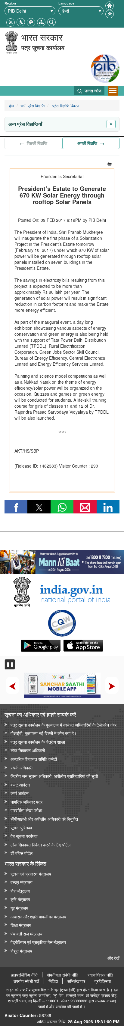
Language (66, 3)
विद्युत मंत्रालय (21, 950)
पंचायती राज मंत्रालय (26, 933)
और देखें (113, 958)
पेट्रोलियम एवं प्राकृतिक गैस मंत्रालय (38, 942)
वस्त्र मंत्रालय (22, 882)
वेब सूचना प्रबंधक (24, 836)
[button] (20, 21)
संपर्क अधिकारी (22, 767)
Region (10, 3)
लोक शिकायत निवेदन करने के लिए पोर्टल (40, 844)
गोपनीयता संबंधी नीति (62, 974)
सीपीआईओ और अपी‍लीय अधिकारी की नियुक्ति (44, 819)
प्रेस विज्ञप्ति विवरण (65, 106)
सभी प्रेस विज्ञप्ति (32, 106)
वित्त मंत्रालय (20, 891)
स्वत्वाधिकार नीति (100, 974)
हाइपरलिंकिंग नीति (24, 974)
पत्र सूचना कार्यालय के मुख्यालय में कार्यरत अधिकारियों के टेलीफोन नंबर (63, 724)
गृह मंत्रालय (19, 908)
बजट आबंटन (20, 784)
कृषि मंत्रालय (20, 899)
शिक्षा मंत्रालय (21, 925)
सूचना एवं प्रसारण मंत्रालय (31, 873)
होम (11, 106)
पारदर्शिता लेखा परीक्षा (26, 810)
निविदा (53, 981)
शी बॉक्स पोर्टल (22, 853)
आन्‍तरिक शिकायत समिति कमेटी (34, 759)
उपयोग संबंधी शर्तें (26, 981)
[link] (62, 560)
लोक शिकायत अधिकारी (28, 750)
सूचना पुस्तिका (21, 827)
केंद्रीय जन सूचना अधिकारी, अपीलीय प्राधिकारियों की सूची (54, 776)
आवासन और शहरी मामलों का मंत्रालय (38, 916)
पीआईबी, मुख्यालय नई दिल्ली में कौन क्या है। (43, 733)
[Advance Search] (51, 21)
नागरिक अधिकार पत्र (26, 801)
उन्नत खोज (92, 91)
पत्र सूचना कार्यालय (42, 47)
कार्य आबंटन (20, 793)
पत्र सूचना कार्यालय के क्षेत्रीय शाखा (38, 742)
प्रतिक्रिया (103, 981)
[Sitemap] (41, 21)
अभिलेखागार (76, 981)
